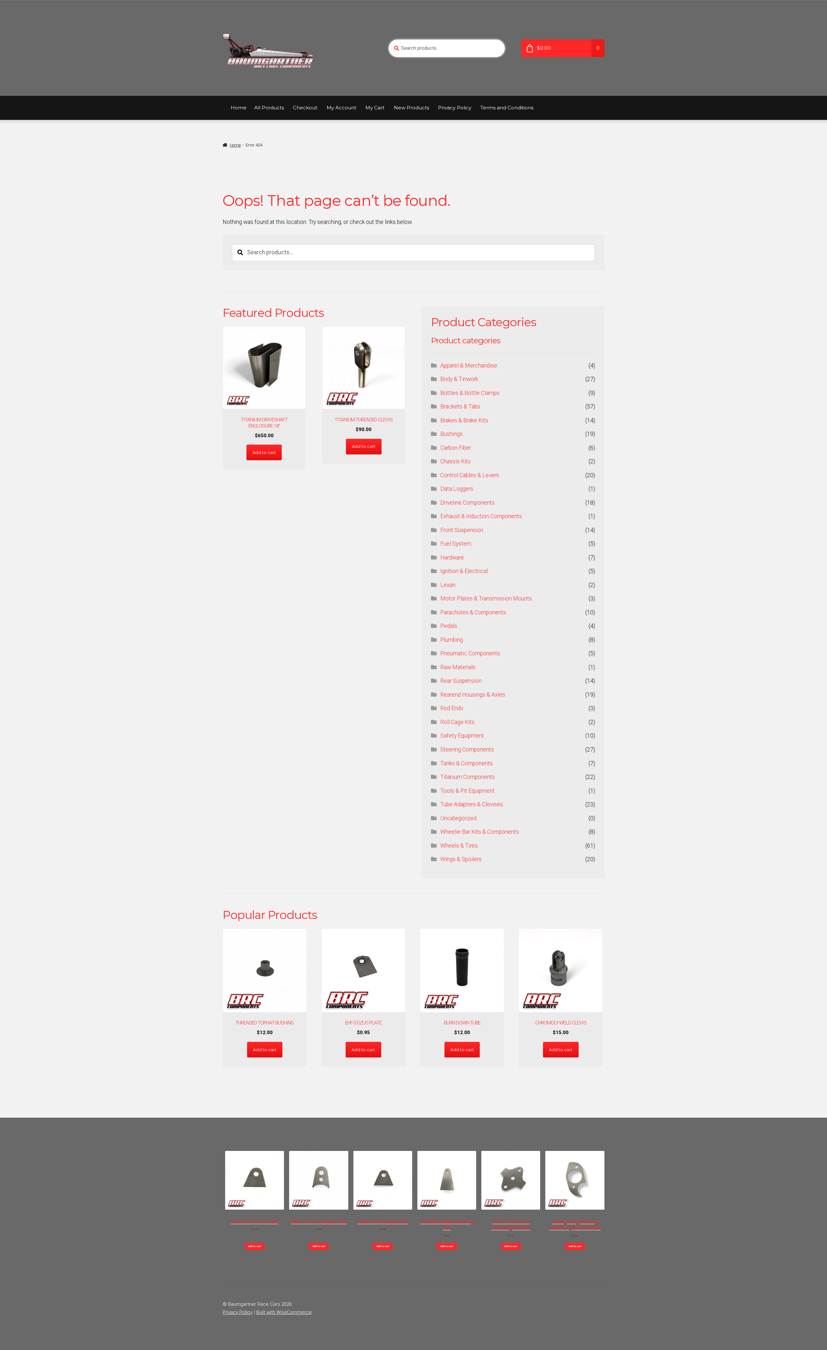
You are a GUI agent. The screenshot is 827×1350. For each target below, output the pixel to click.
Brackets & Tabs (460, 406)
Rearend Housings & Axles (472, 694)
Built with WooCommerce (284, 1312)
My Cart (374, 108)
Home (238, 108)
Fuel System (455, 543)
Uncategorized (458, 818)
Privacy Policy (454, 108)
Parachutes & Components (473, 612)
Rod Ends (451, 708)
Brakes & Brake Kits (464, 420)
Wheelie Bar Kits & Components (479, 832)
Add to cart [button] (264, 452)
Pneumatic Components (470, 653)
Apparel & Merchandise (468, 365)
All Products (269, 108)
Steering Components (467, 749)
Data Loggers (456, 489)
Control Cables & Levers (469, 475)
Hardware (452, 557)
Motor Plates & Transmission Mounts (486, 598)
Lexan (447, 585)
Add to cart (254, 1246)
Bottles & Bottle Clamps (469, 393)
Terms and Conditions (506, 108)
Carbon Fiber (455, 448)
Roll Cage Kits (457, 722)
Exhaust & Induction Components (481, 516)
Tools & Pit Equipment (467, 791)
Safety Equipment (462, 735)
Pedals (448, 626)
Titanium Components (467, 777)
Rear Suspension (461, 681)
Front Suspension (461, 530)
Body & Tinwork (459, 379)
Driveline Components (467, 502)
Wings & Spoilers (461, 859)
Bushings (451, 434)
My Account (341, 108)
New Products (411, 108)
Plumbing (451, 640)
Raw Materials (458, 667)
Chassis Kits (455, 461)
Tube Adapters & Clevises (471, 804)
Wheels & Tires (459, 845)
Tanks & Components (466, 763)
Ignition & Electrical (464, 571)
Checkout (305, 108)
